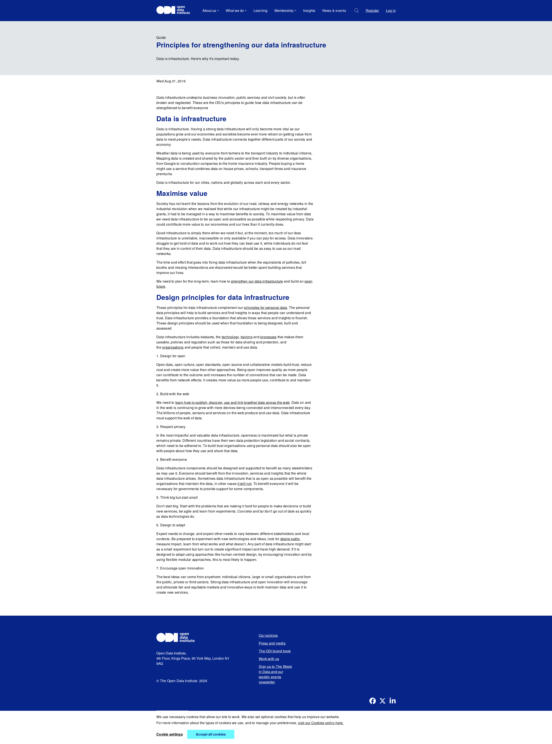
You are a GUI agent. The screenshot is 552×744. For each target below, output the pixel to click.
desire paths (290, 538)
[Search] (356, 10)
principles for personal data (265, 307)
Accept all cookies (211, 734)
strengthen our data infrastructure (257, 281)
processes (268, 336)
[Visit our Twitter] (382, 701)
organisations (172, 347)
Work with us (269, 658)
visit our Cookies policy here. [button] (321, 722)
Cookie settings (169, 734)
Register (372, 10)
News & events (334, 10)
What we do (235, 10)
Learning (261, 10)
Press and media (272, 643)
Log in (391, 10)
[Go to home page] (175, 10)
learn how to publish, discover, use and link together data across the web (232, 402)
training (246, 336)
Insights (309, 10)
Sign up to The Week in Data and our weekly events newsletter (275, 674)
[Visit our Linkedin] (392, 701)
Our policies (268, 635)
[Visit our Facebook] (372, 701)
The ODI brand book (275, 650)
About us (209, 10)
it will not (244, 483)
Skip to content (171, 22)
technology (230, 336)
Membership (283, 10)
